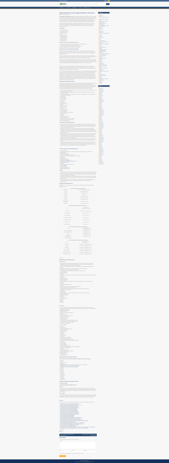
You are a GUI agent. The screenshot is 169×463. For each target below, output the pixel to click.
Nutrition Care (101, 61)
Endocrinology (101, 28)
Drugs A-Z (68, 7)
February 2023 (101, 95)
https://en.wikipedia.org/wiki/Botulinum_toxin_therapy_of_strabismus (71, 423)
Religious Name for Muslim (103, 65)
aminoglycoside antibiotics (64, 364)
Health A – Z (63, 7)
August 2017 (101, 155)
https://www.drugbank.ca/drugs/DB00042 (67, 416)
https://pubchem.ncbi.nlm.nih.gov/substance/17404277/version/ (70, 404)
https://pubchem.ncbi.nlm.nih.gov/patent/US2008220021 (69, 412)
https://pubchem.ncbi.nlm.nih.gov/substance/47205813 (69, 411)
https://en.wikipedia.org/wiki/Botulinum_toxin (67, 421)
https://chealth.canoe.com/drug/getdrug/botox (68, 425)
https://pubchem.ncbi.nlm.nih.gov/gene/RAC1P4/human (69, 403)
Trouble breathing (63, 165)
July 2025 (100, 89)
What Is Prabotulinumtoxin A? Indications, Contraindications (89, 435)
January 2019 (101, 136)
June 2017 (100, 157)
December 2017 (101, 150)
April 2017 (100, 159)
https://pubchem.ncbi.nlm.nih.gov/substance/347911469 (69, 408)
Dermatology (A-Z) (102, 24)
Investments (101, 52)
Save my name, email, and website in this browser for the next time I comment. (72, 453)
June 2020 (100, 117)
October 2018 (101, 139)
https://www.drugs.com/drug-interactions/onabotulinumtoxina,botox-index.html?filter (74, 420)
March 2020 (101, 121)
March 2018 (101, 147)
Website (85, 450)
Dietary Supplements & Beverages (104, 25)
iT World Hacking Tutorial (102, 54)
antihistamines (62, 365)
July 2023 (100, 93)
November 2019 (101, 125)
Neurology (100, 59)
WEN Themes (92, 461)
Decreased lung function (64, 162)
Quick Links (106, 0)
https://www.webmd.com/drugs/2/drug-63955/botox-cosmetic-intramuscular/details (74, 428)
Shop (80, 7)
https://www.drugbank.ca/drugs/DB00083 (67, 415)
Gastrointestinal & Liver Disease (103, 41)
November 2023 (101, 90)
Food (100, 39)
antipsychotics (62, 366)
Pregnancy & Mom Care (102, 64)
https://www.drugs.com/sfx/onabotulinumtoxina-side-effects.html (71, 417)
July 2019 (100, 129)
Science (100, 72)
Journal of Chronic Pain (102, 55)
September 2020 (101, 114)
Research (100, 66)
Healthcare (100, 48)
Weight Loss (101, 83)
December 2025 (101, 88)
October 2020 (101, 113)
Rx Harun (68, 14)
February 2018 (101, 148)
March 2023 (101, 94)
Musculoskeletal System (102, 58)
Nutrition (100, 60)
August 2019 (101, 128)
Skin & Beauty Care (102, 74)
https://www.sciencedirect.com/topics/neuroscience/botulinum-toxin (71, 419)
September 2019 (101, 127)
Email (72, 450)
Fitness (100, 38)
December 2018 (101, 137)
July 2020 (100, 116)
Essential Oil (101, 35)
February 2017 (101, 161)
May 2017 (100, 158)
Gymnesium (101, 42)
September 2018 (101, 140)
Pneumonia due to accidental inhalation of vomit (68, 161)
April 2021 (100, 106)
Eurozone (100, 36)
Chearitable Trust (101, 22)
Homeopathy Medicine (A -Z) (103, 49)
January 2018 (101, 149)
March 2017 (101, 160)
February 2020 (101, 122)
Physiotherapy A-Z (101, 63)
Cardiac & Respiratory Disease (103, 21)
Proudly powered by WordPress (79, 461)
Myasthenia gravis (63, 152)
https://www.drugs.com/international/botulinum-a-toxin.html (70, 418)
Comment (61, 440)
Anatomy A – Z (74, 7)
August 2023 (101, 92)
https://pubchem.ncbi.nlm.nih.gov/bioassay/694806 (68, 410)
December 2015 (101, 163)
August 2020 (101, 115)
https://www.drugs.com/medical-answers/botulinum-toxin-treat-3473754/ (72, 422)
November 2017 (101, 151)
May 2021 (100, 105)
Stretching (100, 76)
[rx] (92, 129)
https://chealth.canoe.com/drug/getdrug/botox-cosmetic (69, 424)
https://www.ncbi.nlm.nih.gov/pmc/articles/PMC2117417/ (69, 414)
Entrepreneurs (101, 32)
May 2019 (100, 132)
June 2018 (100, 144)
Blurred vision (62, 157)
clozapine (68, 366)
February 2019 (101, 135)
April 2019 (100, 133)
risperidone (76, 366)
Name (60, 450)
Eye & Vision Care (86, 7)
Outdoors (100, 62)
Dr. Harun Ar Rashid (102, 26)
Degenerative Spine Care (102, 23)
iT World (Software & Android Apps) (104, 53)
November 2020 (101, 112)
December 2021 (101, 100)
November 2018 (101, 138)
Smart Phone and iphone (102, 75)
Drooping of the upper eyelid (65, 160)
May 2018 (100, 145)
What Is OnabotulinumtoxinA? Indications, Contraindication (67, 435)
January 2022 (101, 99)
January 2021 (101, 110)
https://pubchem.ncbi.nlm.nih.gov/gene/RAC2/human (69, 405)
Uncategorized (101, 79)
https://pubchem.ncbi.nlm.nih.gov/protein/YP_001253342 (69, 413)
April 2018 (100, 146)
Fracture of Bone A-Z (102, 40)
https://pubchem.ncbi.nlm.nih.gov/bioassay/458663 (68, 409)
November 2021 (101, 101)
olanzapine (72, 366)
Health (100, 45)
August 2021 (101, 102)
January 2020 (101, 123)
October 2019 (101, 126)
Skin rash (61, 273)
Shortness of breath (63, 272)
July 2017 (100, 156)
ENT (99, 29)
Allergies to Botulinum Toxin (65, 168)
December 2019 (101, 124)
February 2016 (101, 162)
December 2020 (101, 111)
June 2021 (100, 104)
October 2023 (101, 91)
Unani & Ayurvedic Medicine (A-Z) (104, 78)
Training (100, 77)
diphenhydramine (76, 365)
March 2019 (101, 134)
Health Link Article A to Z (102, 47)
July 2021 (100, 103)
